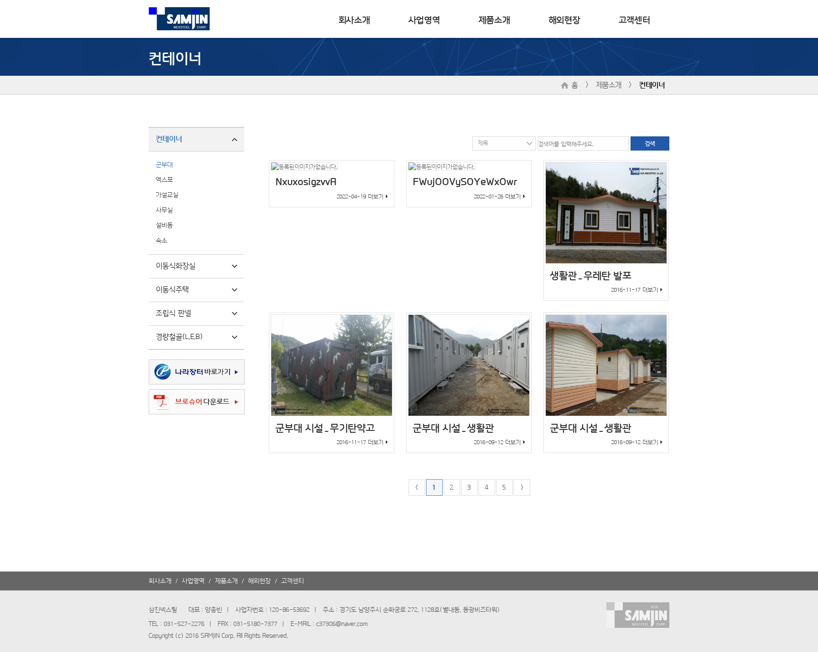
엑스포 (164, 179)
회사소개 (354, 19)
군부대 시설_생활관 (453, 427)
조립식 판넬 (173, 312)
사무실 (164, 209)
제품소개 (494, 19)
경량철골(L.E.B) (179, 336)
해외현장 (564, 19)
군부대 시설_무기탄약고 (325, 427)
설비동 (164, 225)
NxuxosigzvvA (306, 181)
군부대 (164, 164)
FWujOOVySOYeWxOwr (465, 181)
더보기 (375, 196)
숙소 (161, 240)
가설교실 (167, 194)
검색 (650, 143)
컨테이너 (652, 84)
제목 (483, 142)
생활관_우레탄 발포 (590, 274)
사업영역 (424, 19)
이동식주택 (172, 289)
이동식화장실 (176, 265)
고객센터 (634, 19)
